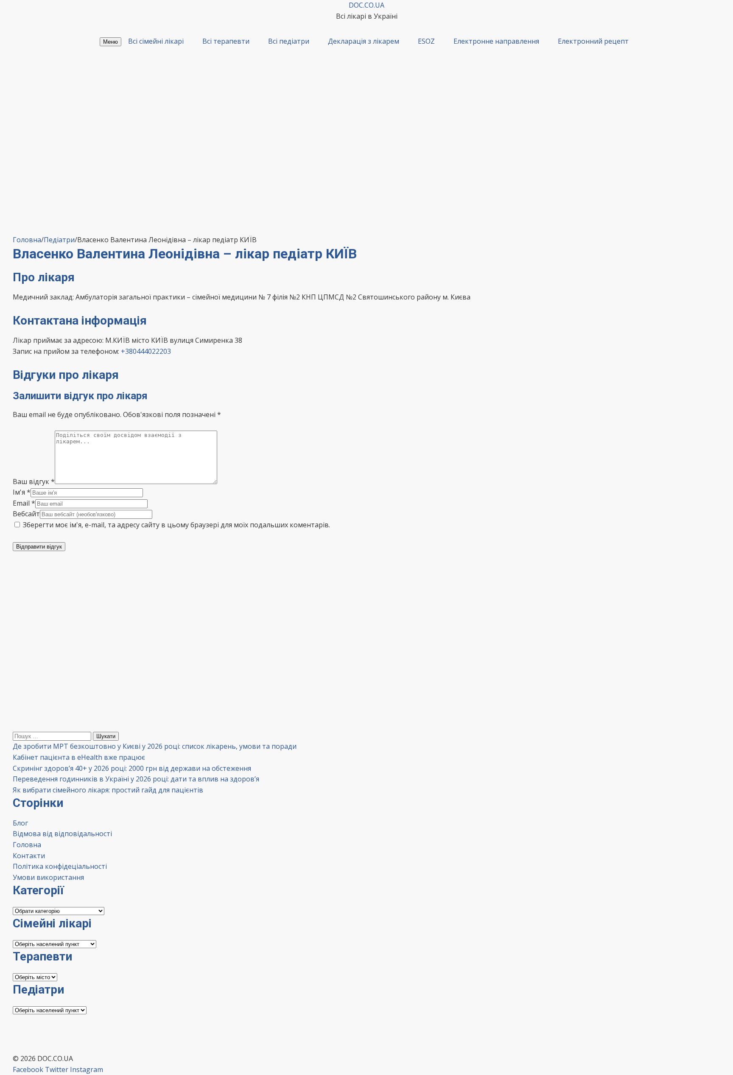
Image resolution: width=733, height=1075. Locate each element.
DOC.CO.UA (366, 5)
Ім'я (22, 492)
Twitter (56, 1069)
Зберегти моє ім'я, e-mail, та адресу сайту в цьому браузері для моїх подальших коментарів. (176, 524)
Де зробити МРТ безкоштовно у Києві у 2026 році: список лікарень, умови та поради (155, 746)
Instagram (86, 1069)
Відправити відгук (39, 546)
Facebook (28, 1069)
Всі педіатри (288, 41)
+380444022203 (146, 351)
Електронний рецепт (593, 41)
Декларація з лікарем (363, 41)
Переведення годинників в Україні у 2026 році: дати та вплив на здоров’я (136, 779)
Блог (20, 823)
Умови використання (48, 877)
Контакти (29, 855)
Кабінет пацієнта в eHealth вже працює (79, 757)
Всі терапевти (225, 41)
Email (24, 503)
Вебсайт (26, 513)
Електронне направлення (496, 41)
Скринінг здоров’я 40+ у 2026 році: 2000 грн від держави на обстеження (132, 768)
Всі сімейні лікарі (156, 41)
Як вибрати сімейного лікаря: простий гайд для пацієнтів (108, 790)
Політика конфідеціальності (60, 866)
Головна (27, 844)
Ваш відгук (34, 481)
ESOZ (426, 41)
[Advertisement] (366, 171)
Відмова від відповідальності (62, 833)
